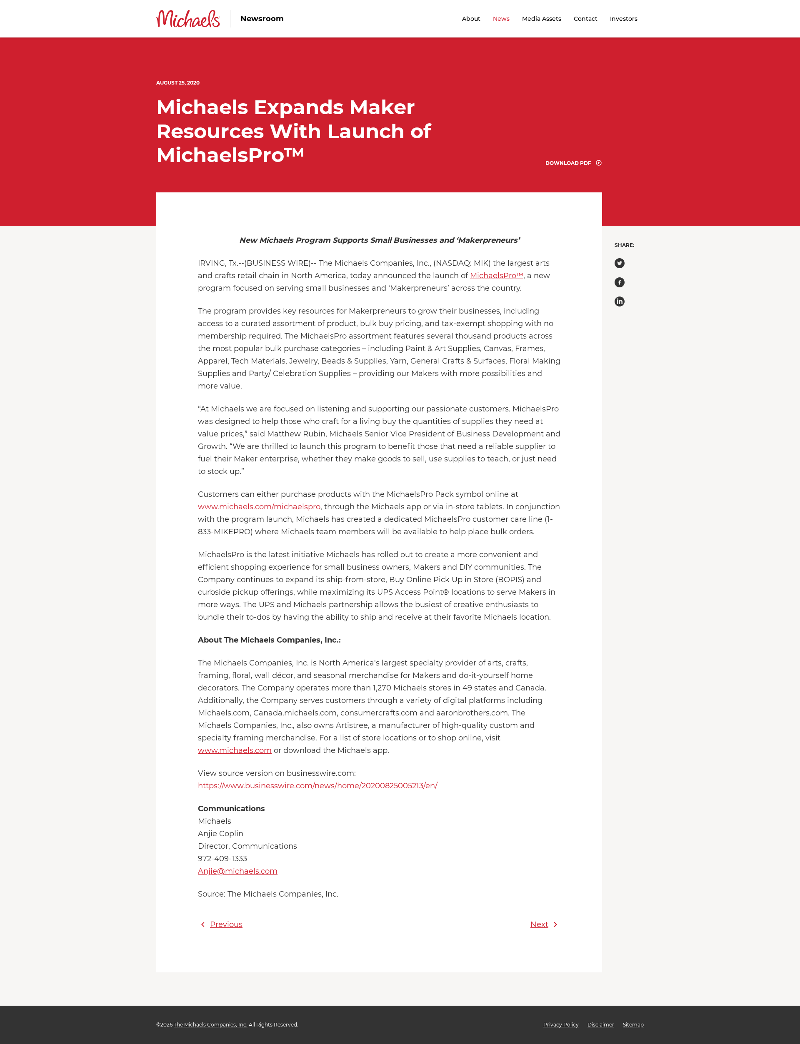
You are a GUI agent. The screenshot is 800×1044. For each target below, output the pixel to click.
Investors (624, 18)
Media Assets (541, 18)
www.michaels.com (235, 750)
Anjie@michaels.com (238, 871)
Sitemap (633, 1024)
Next (545, 924)
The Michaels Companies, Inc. (211, 1025)
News (501, 18)
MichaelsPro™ (496, 275)
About (471, 18)
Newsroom (262, 18)
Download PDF (568, 163)
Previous (220, 924)
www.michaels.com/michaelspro (259, 506)
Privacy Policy (561, 1024)
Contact (586, 18)
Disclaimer (601, 1024)
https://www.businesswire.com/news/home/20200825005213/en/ (318, 785)
